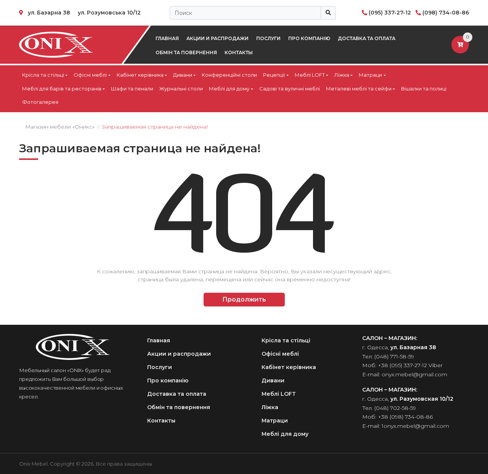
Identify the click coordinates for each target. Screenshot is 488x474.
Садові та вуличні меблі (289, 88)
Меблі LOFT (310, 75)
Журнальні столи (181, 88)
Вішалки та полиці (423, 88)
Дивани (182, 75)
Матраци (370, 75)
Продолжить (244, 299)
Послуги (268, 38)
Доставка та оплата (366, 38)
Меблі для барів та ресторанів (61, 88)
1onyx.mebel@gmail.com (415, 425)
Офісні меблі (90, 75)
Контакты (239, 52)
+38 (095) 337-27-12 (402, 365)
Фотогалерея (40, 102)
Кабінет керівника (140, 75)
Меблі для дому (229, 88)
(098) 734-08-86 (445, 12)
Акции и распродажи (217, 38)
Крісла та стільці (43, 75)
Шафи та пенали (132, 88)
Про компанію (309, 38)
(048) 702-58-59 (395, 408)
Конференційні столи (229, 75)
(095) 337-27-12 (390, 12)
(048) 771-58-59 (394, 356)
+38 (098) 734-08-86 (405, 416)
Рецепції (274, 75)
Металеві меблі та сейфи (359, 88)
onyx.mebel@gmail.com (414, 374)
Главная (167, 38)
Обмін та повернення (186, 52)
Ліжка (341, 75)
